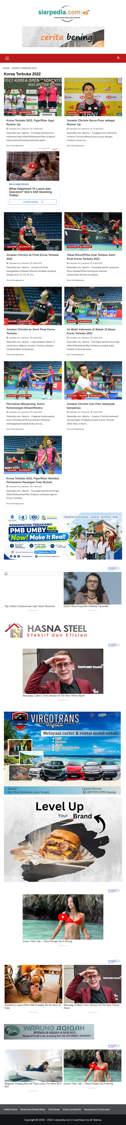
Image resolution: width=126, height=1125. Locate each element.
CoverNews (79, 1119)
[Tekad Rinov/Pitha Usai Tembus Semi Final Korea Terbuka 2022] (93, 231)
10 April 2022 (38, 129)
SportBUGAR (25, 112)
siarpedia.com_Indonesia (19, 129)
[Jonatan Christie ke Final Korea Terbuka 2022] (33, 231)
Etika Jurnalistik (72, 1109)
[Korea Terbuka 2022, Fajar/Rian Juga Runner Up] (33, 97)
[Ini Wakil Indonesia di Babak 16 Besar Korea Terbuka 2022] (93, 306)
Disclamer (54, 1109)
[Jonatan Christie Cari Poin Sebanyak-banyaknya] (93, 380)
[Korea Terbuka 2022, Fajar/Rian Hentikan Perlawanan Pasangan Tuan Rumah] (33, 455)
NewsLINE (11, 112)
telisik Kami (10, 1109)
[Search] (118, 58)
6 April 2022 (37, 412)
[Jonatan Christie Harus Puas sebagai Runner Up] (93, 97)
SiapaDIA (83, 396)
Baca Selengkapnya (15, 145)
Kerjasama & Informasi (97, 1109)
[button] (7, 58)
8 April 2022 (97, 263)
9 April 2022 (37, 263)
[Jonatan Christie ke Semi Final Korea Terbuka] (33, 306)
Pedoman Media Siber (32, 1109)
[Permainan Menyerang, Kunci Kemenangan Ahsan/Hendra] (33, 380)
